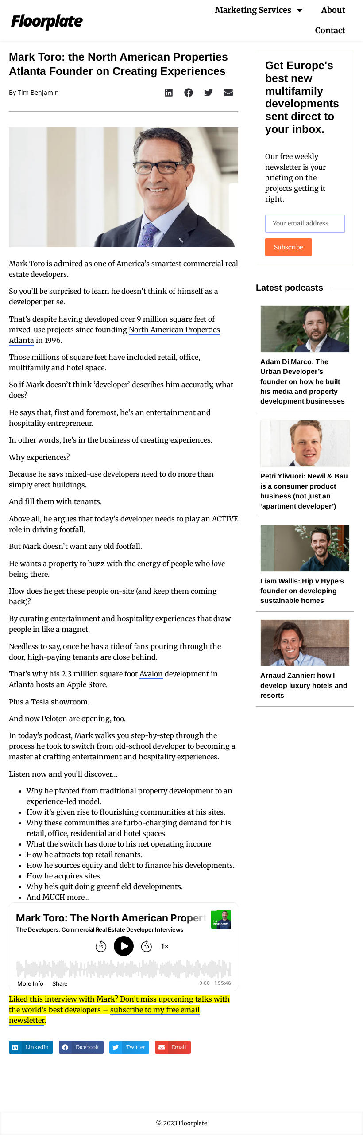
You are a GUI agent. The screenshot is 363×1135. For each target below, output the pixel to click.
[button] (168, 92)
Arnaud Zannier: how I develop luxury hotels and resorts (304, 685)
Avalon (151, 673)
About (333, 10)
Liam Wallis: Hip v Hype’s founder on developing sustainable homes (302, 591)
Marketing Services (253, 10)
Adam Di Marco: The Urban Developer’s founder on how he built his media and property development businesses (302, 381)
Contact (330, 30)
